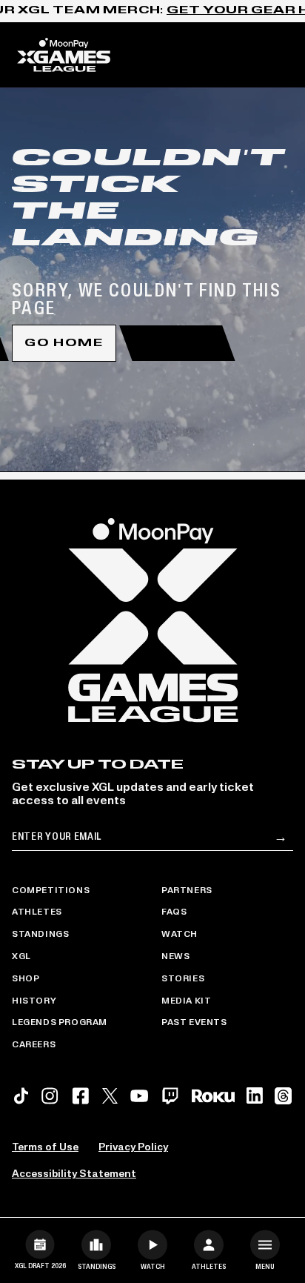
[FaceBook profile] (80, 1096)
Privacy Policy (133, 1147)
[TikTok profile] (21, 1095)
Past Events (194, 1022)
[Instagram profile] (49, 1096)
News (175, 956)
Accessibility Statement (74, 1174)
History (34, 1001)
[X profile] (110, 1096)
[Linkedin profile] (255, 1095)
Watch (179, 934)
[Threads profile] (283, 1095)
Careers (34, 1045)
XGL (21, 956)
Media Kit (186, 1001)
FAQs (174, 912)
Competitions (51, 890)
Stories (182, 979)
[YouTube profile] (139, 1096)
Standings (40, 934)
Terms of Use (45, 1147)
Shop (25, 979)
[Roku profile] (213, 1096)
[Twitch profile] (170, 1096)
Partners (186, 890)
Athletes (37, 912)
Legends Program (59, 1022)
